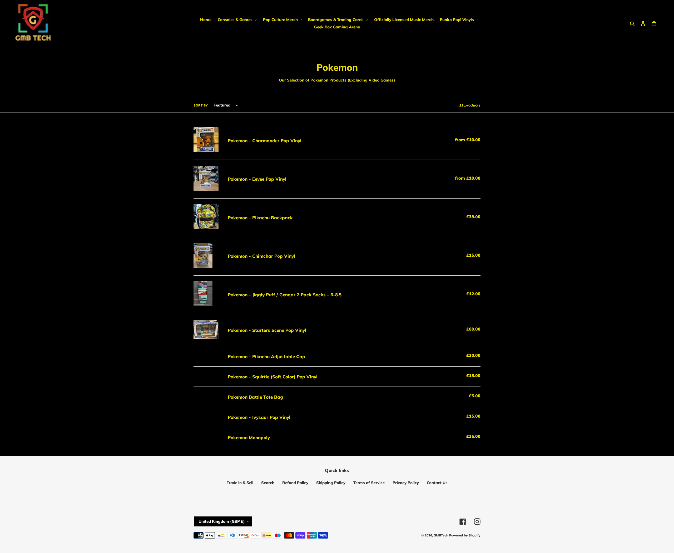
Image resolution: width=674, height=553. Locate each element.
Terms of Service (369, 482)
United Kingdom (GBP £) (222, 521)
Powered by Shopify (464, 535)
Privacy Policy (406, 482)
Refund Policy (295, 482)
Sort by (201, 105)
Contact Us (437, 482)
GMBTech (441, 535)
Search (267, 482)
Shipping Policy (330, 482)
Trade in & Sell (240, 482)
